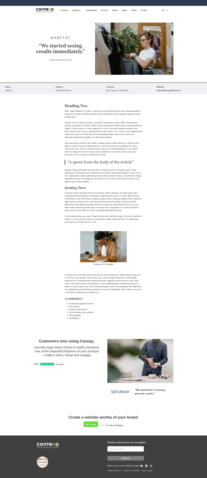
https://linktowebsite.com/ (169, 90)
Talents (115, 10)
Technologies (91, 10)
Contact (144, 10)
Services (104, 10)
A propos (64, 10)
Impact (124, 10)
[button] (77, 10)
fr (163, 10)
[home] (45, 10)
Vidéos (134, 10)
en (166, 10)
